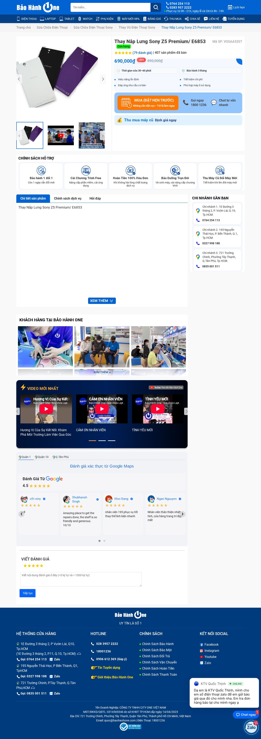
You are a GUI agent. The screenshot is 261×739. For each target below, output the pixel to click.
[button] (92, 440)
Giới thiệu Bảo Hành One (115, 677)
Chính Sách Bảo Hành (158, 644)
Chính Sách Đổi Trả (156, 656)
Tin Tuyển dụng (108, 668)
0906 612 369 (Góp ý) (111, 659)
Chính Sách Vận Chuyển (159, 662)
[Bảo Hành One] (38, 7)
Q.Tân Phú (62, 457)
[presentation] (19, 79)
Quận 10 (43, 457)
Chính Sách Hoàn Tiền (158, 668)
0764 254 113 (211, 220)
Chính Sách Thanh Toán (159, 674)
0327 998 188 (211, 243)
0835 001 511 (211, 266)
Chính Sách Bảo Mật (157, 650)
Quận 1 (26, 457)
